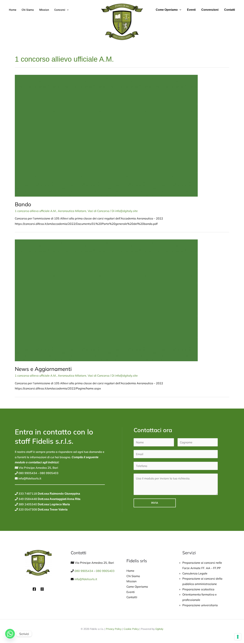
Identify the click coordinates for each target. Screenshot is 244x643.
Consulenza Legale (194, 573)
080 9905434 (27, 473)
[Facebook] (34, 589)
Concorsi (59, 10)
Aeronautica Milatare (72, 211)
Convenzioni (209, 9)
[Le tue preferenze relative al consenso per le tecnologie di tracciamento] (237, 636)
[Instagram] (42, 589)
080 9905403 (48, 473)
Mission (44, 10)
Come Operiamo (167, 9)
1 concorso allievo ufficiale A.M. (35, 211)
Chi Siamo (28, 10)
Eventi (191, 9)
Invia (154, 503)
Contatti (229, 9)
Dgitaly (159, 629)
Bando (23, 204)
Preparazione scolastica (198, 589)
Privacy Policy (113, 629)
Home (12, 10)
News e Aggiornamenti (43, 369)
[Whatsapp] (10, 634)
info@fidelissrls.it (29, 478)
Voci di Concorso (98, 211)
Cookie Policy (131, 629)
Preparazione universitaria (200, 605)
